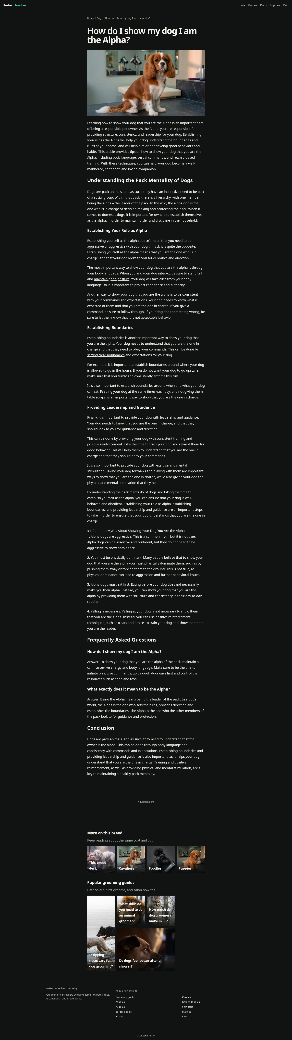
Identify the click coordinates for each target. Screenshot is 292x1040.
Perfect (14, 5)
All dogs (120, 1016)
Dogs (263, 5)
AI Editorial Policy (146, 1035)
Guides (252, 5)
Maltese (186, 1011)
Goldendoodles (191, 1002)
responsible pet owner (121, 128)
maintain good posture (111, 279)
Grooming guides (125, 997)
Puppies (275, 5)
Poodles (120, 1002)
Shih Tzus (187, 1006)
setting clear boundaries (106, 355)
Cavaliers (187, 997)
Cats (286, 5)
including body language (117, 157)
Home (241, 5)
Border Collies (123, 1011)
